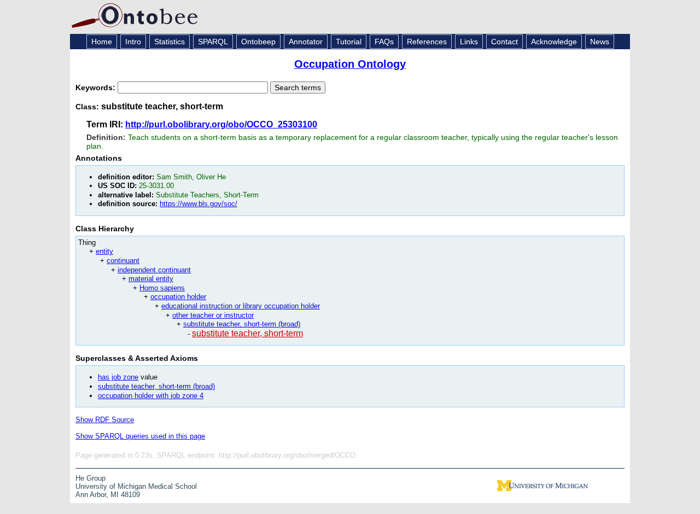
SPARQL (213, 41)
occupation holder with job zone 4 (150, 396)
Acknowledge (554, 41)
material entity (151, 278)
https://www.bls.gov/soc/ (198, 204)
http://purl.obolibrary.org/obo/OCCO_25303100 (221, 124)
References (427, 41)
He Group (90, 478)
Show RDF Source (104, 420)
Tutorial (348, 41)
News (599, 41)
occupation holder (178, 297)
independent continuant (154, 270)
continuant (123, 260)
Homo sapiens (162, 288)
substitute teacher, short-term (247, 333)
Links (469, 41)
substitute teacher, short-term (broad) (241, 324)
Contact (504, 41)
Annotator (306, 41)
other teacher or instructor (213, 315)
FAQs (384, 41)
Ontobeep (258, 41)
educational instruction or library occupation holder (240, 306)
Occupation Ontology (350, 64)
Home (101, 41)
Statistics (169, 41)
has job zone (118, 377)
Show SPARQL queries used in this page (140, 436)
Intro (133, 41)
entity (104, 251)
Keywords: (96, 87)
